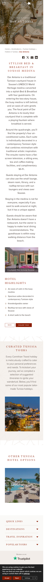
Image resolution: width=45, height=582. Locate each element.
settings (27, 574)
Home (7, 49)
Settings (27, 578)
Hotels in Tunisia (11, 51)
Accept (7, 578)
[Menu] (39, 3)
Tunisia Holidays (29, 49)
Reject (17, 578)
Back (10, 325)
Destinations (16, 49)
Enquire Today (23, 325)
